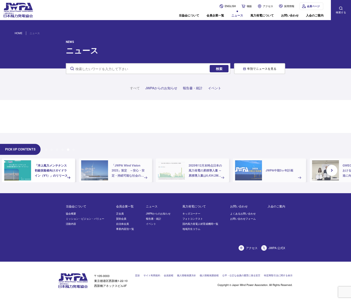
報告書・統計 (193, 87)
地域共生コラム (191, 229)
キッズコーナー (191, 213)
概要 (138, 12)
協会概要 (71, 213)
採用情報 (289, 6)
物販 (249, 6)
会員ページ (313, 6)
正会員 (120, 213)
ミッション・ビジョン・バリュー (85, 218)
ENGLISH (230, 6)
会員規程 (168, 275)
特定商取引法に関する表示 (278, 275)
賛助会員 (121, 218)
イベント (214, 87)
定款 (137, 275)
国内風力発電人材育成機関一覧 (200, 224)
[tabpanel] (38, 170)
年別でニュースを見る (261, 68)
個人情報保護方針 (186, 275)
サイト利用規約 (152, 275)
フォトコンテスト (192, 218)
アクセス (268, 6)
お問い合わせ (290, 15)
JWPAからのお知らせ (161, 87)
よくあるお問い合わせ (243, 213)
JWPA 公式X (277, 248)
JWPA (146, 12)
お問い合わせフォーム (243, 218)
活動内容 (71, 224)
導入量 (129, 12)
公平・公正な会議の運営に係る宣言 (241, 275)
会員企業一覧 (215, 15)
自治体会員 (122, 224)
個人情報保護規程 (209, 275)
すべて (135, 87)
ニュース (237, 15)
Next (331, 170)
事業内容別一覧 (125, 229)
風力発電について (262, 15)
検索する (341, 12)
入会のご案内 (315, 15)
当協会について (189, 15)
